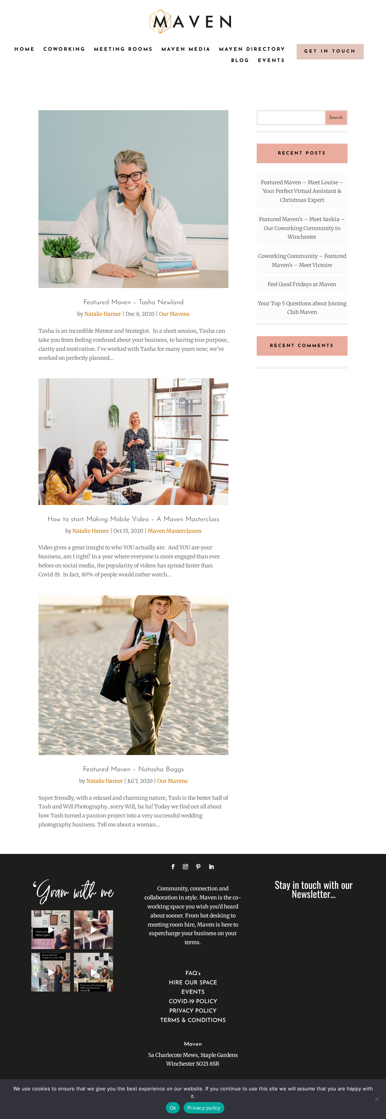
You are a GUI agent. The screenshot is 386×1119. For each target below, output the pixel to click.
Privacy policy (204, 1108)
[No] (376, 1099)
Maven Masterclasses (175, 531)
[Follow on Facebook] (173, 866)
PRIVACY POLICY (192, 1011)
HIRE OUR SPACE (193, 983)
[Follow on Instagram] (185, 866)
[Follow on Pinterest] (198, 866)
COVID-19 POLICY (193, 1002)
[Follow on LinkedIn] (211, 866)
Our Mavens (174, 314)
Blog (240, 60)
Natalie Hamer (102, 314)
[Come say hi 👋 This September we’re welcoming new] (50, 972)
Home (24, 49)
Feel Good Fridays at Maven (302, 284)
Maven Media (186, 49)
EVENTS (193, 992)
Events (271, 60)
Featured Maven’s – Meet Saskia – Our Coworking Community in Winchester (302, 228)
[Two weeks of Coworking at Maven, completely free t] (93, 929)
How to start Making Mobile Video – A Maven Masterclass (133, 519)
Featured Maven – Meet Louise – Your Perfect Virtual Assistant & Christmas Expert (302, 191)
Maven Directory (252, 49)
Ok (173, 1108)
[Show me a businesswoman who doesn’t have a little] (50, 929)
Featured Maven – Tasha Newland (133, 302)
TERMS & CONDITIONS (193, 1020)
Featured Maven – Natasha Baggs (133, 769)
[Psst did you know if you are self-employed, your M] (93, 972)
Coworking (64, 49)
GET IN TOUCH (330, 51)
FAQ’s (193, 973)
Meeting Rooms (123, 49)
